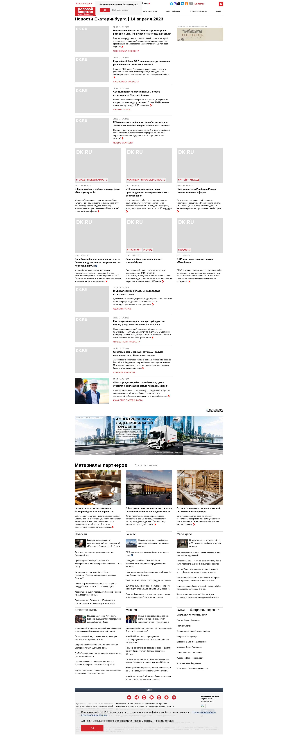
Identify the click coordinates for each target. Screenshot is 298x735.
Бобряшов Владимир (186, 636)
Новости (81, 534)
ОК (92, 728)
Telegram (171, 3)
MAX (175, 3)
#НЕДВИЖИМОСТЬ (97, 180)
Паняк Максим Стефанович (190, 652)
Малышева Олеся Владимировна (192, 668)
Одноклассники (186, 3)
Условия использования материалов (150, 704)
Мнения (131, 609)
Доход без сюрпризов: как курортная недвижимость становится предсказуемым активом (146, 563)
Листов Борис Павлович (188, 620)
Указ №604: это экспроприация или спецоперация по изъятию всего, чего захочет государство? (147, 639)
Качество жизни (150, 11)
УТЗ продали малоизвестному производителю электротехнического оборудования (147, 192)
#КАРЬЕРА (127, 143)
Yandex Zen (178, 3)
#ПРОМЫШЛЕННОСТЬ (153, 180)
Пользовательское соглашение (130, 706)
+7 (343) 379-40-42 (208, 699)
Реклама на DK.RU (124, 704)
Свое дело (184, 534)
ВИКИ (218, 11)
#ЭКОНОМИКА (120, 51)
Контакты (199, 4)
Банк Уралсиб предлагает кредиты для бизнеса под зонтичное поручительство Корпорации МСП (97, 262)
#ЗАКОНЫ (118, 372)
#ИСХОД (194, 180)
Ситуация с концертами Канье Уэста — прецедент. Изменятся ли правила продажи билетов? (95, 575)
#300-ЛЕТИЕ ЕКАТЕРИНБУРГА (128, 400)
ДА (104, 10)
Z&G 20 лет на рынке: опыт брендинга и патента (148, 580)
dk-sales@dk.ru (207, 701)
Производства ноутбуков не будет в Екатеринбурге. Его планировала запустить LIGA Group (98, 563)
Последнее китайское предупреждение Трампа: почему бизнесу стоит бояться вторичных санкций (148, 651)
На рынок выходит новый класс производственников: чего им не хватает (153, 543)
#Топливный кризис (198, 11)
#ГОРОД (126, 109)
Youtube (151, 697)
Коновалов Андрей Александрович (193, 631)
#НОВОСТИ (133, 51)
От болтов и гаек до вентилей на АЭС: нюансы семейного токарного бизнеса (205, 543)
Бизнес (131, 534)
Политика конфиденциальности (159, 706)
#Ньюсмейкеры (173, 11)
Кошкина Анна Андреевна (189, 663)
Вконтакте (182, 3)
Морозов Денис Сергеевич (189, 647)
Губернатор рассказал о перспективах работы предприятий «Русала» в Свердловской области (103, 543)
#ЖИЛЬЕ (117, 109)
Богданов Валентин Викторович (192, 642)
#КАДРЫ (117, 143)
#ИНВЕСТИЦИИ (120, 342)
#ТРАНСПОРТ (134, 250)
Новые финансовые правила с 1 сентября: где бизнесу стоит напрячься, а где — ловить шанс (153, 619)
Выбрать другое (120, 10)
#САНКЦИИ (133, 180)
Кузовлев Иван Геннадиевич (190, 658)
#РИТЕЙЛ (183, 180)
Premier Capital (184, 626)
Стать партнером (146, 465)
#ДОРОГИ (118, 309)
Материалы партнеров (101, 465)
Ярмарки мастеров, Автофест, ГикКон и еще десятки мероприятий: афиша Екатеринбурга (104, 619)
